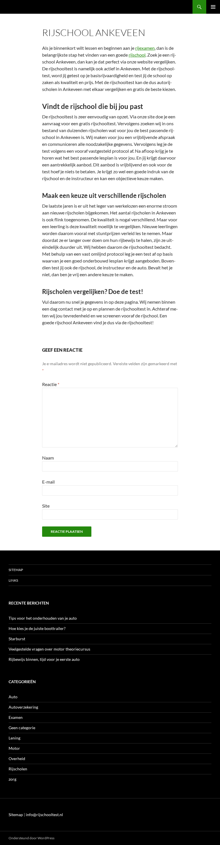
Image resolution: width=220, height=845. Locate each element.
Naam (48, 457)
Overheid (17, 758)
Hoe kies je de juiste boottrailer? (37, 628)
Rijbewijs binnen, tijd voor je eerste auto (44, 659)
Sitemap (16, 570)
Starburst (17, 638)
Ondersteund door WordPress (31, 838)
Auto (13, 696)
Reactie (50, 384)
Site (46, 505)
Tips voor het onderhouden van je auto (43, 618)
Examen (16, 717)
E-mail (48, 481)
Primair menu (213, 7)
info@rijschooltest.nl (44, 814)
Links (13, 580)
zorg (12, 779)
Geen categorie (22, 727)
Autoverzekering (23, 707)
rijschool (137, 54)
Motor (14, 748)
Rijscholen (18, 768)
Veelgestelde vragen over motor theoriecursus (49, 649)
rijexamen (145, 48)
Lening (14, 737)
